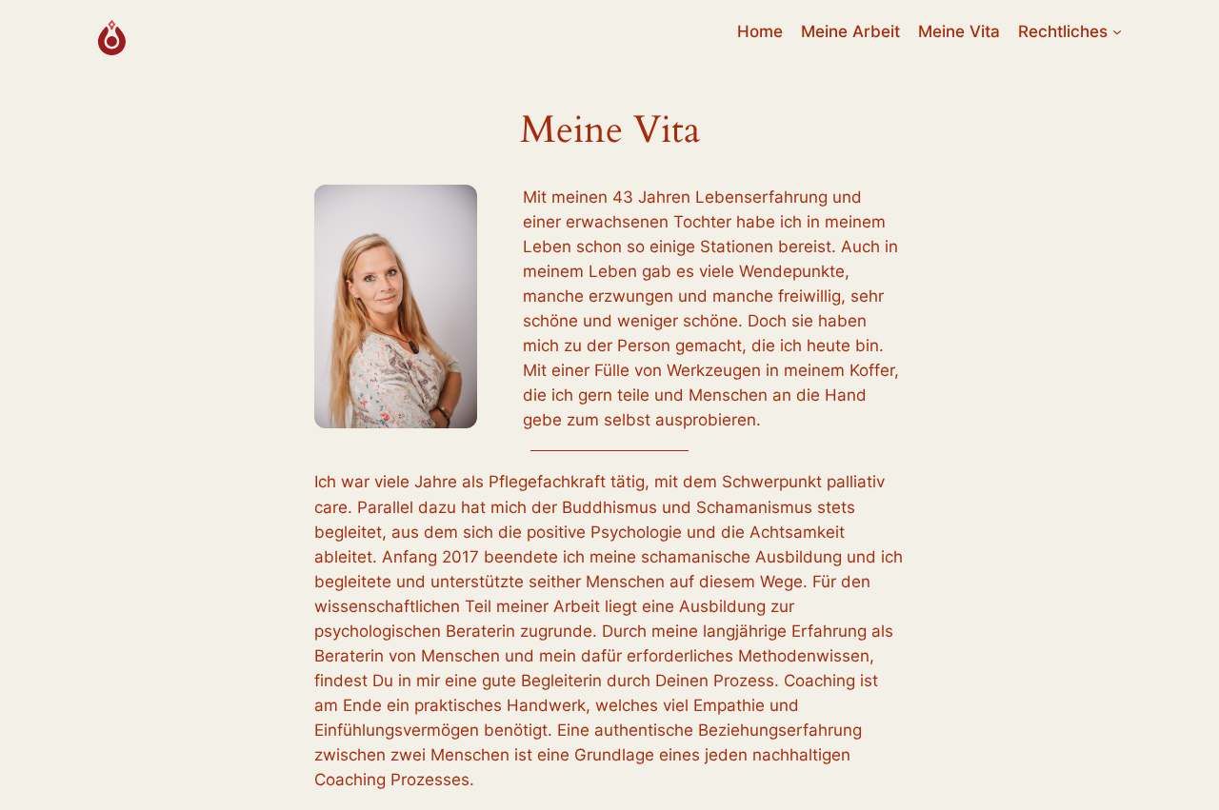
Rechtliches (1063, 31)
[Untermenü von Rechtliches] (1117, 31)
